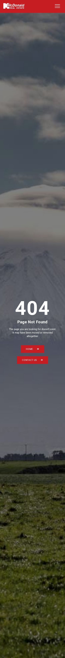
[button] (57, 6)
